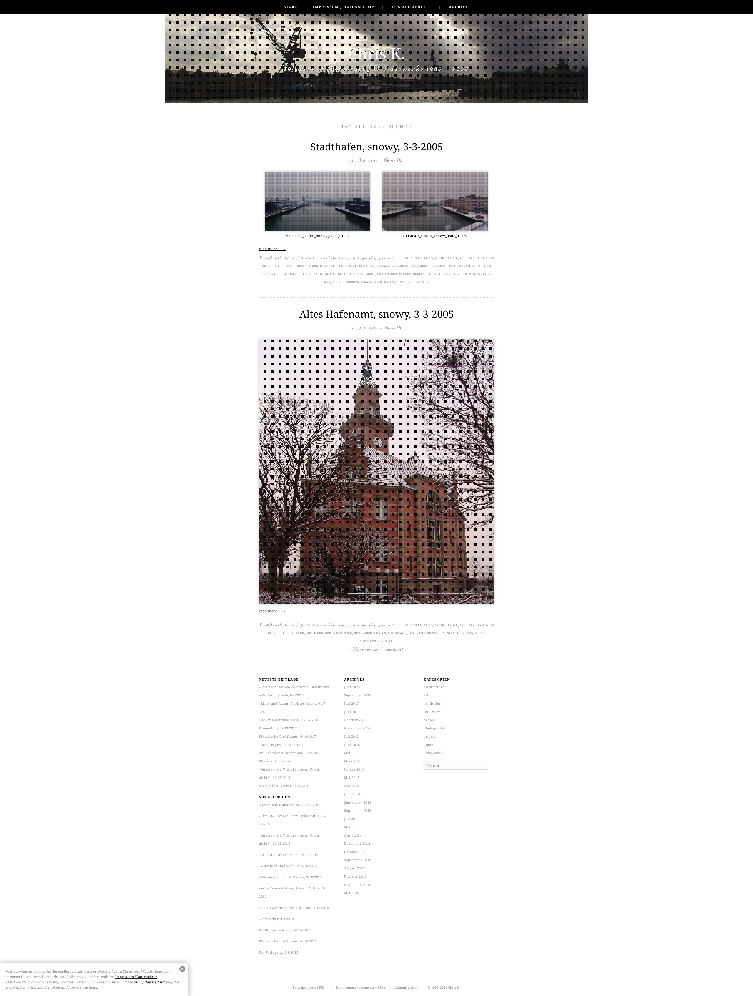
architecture (334, 258)
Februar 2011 (355, 876)
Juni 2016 (352, 744)
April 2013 (353, 835)
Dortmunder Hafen (475, 266)
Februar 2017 (355, 720)
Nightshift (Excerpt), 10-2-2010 (284, 786)
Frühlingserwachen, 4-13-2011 (284, 930)
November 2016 (357, 728)
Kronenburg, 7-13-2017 (278, 728)
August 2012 (354, 868)
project (386, 258)
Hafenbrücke (335, 274)
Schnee (338, 282)
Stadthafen (384, 282)
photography (364, 258)
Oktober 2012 (355, 851)
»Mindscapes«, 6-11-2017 (279, 744)
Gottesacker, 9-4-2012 (276, 919)
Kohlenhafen (414, 274)
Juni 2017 (352, 711)
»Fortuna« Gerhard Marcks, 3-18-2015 (290, 877)
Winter (423, 282)
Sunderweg (405, 282)
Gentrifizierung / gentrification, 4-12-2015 (294, 907)
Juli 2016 (351, 736)
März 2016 (352, 761)
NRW (327, 282)
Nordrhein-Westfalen (472, 274)
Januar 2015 (354, 794)
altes (428, 258)
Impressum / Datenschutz (344, 7)
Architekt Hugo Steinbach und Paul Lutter (314, 266)
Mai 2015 (351, 777)
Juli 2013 (351, 819)
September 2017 (357, 695)
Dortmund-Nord (443, 266)
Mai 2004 (351, 893)
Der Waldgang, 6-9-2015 (278, 952)
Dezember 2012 (357, 843)
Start (290, 7)
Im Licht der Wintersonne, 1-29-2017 (290, 753)
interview (432, 711)
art (426, 695)
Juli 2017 (351, 703)
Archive (458, 7)
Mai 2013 (351, 827)
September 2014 (357, 802)
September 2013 (357, 810)
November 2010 (357, 884)
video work (433, 753)
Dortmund (420, 266)
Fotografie (271, 274)
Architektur (363, 266)
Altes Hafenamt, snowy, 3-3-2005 (376, 314)
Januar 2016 (354, 769)
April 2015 (353, 786)
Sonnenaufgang (359, 282)
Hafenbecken (311, 274)
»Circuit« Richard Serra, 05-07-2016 (288, 854)
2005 (418, 258)
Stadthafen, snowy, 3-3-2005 (376, 146)
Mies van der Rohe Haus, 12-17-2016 (289, 720)
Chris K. (376, 53)
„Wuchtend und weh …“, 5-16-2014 (288, 866)
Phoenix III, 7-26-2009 (277, 761)
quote (428, 744)
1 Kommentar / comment (376, 649)
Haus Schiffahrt (361, 274)
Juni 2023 (352, 687)
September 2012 (357, 860)
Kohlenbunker (389, 274)
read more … (272, 248)
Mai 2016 (351, 753)
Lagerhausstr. (439, 274)
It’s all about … (412, 7)
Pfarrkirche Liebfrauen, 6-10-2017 (287, 736)
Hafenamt (290, 274)
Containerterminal (392, 266)
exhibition (433, 703)
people (429, 720)
